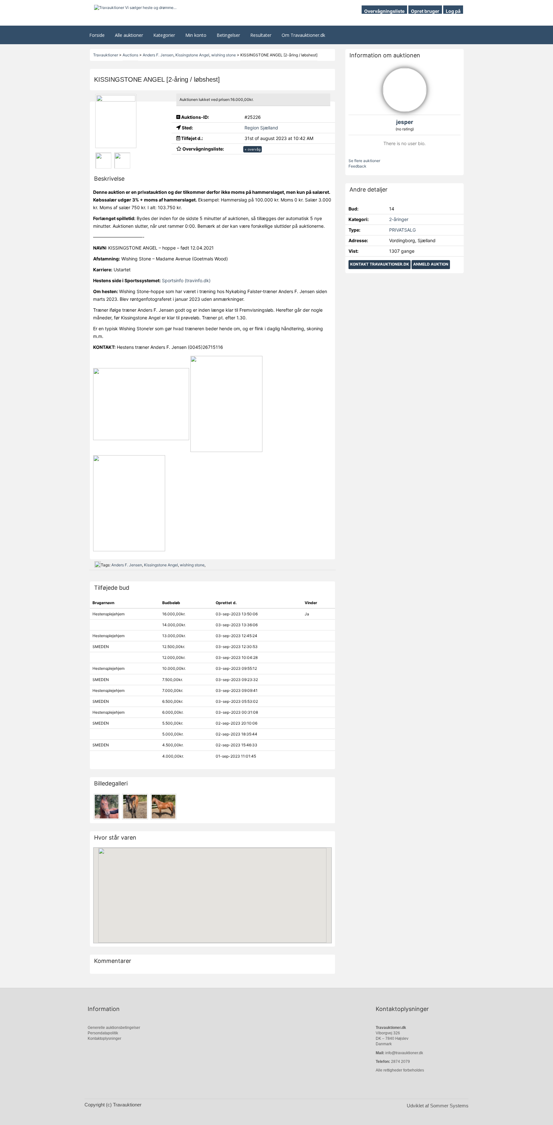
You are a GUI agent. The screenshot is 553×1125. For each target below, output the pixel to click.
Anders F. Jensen (126, 564)
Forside (97, 35)
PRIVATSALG (402, 230)
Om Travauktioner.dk (303, 35)
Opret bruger (425, 11)
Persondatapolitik (103, 1033)
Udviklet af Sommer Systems (438, 1105)
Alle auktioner (129, 35)
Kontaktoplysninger (104, 1038)
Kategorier (164, 35)
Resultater (260, 35)
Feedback (357, 166)
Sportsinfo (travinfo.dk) (186, 280)
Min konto (195, 35)
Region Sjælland (261, 127)
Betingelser (228, 35)
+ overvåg (252, 149)
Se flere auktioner (364, 160)
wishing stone (192, 564)
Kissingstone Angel (161, 564)
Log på (453, 11)
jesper (404, 122)
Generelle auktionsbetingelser (114, 1027)
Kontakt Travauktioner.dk (379, 264)
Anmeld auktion (430, 264)
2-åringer (398, 219)
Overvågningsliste (384, 11)
